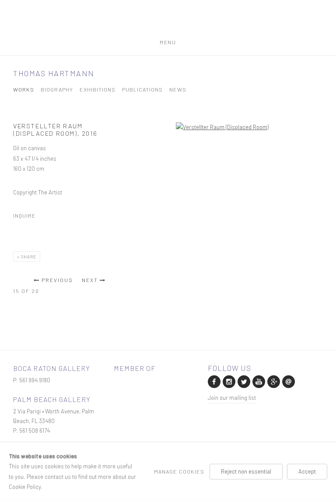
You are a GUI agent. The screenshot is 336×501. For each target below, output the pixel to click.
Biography (57, 89)
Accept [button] (307, 471)
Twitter (243, 381)
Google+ (273, 381)
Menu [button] (168, 40)
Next (90, 280)
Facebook (213, 381)
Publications (142, 89)
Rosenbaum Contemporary (168, 23)
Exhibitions (98, 89)
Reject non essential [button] (246, 471)
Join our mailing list (232, 397)
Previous (57, 280)
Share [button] (28, 256)
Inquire (24, 215)
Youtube (258, 381)
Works (23, 89)
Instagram (228, 381)
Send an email (288, 381)
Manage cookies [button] (179, 471)
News (177, 89)
